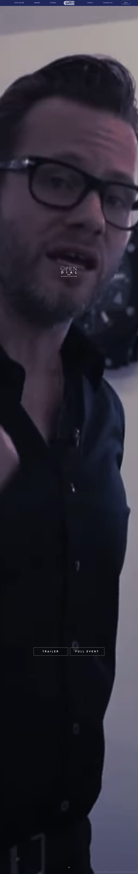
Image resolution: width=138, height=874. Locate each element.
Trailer (51, 651)
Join (126, 2)
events (90, 3)
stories (53, 3)
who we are (19, 3)
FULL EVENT (87, 651)
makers (37, 3)
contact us (107, 3)
